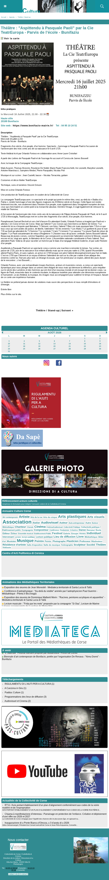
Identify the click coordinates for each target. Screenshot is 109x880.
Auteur (63, 522)
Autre (88, 523)
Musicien (11, 541)
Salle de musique (52, 545)
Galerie (66, 533)
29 (85, 349)
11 (24, 344)
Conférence (54, 530)
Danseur (91, 530)
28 (70, 349)
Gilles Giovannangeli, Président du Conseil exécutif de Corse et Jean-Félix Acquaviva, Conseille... (40, 825)
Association (17, 522)
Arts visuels (95, 516)
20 (54, 346)
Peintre (39, 541)
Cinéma (40, 526)
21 (70, 346)
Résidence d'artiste (14, 544)
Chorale (30, 527)
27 (54, 349)
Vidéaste (7, 547)
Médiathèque (91, 537)
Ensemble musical (25, 534)
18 (24, 346)
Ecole (98, 530)
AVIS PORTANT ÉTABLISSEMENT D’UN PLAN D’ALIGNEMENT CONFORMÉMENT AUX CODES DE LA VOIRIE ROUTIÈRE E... (51, 810)
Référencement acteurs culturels (19, 501)
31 (9, 351)
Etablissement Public (42, 534)
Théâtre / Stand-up (24, 17)
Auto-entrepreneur (76, 523)
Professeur (84, 541)
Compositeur (41, 530)
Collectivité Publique (72, 527)
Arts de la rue (36, 517)
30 (100, 349)
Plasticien (72, 541)
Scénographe (67, 545)
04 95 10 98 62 (11, 868)
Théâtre (101, 544)
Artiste (24, 517)
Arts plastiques (72, 516)
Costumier (64, 530)
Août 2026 (54, 332)
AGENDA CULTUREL (54, 328)
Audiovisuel (49, 522)
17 (9, 346)
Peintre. (48, 541)
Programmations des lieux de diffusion (24, 697)
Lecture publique (44, 537)
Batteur (95, 523)
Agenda (11, 17)
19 (39, 346)
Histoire (82, 534)
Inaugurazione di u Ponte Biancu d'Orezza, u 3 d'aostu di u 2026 (37, 823)
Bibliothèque (8, 527)
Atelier (36, 522)
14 (70, 344)
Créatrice (74, 530)
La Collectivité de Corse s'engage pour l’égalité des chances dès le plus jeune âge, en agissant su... (40, 819)
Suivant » (67, 310)
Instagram (48, 367)
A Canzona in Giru (14, 688)
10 (9, 344)
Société (91, 544)
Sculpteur (80, 544)
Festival (57, 533)
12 (39, 344)
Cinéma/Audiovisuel (55, 527)
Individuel (94, 533)
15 (85, 344)
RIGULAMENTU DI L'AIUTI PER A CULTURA (28, 684)
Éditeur (14, 534)
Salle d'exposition (35, 545)
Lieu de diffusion (65, 536)
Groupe (74, 533)
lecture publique (28, 537)
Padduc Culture (12, 692)
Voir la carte (11, 38)
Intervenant (8, 537)
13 (54, 344)
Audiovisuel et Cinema (16, 701)
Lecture (18, 537)
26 (39, 349)
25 (24, 349)
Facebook (61, 367)
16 (100, 344)
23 (100, 346)
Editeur (6, 533)
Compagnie (27, 530)
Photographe (59, 541)
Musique (25, 540)
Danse (82, 530)
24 (9, 349)
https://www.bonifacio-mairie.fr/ (33, 125)
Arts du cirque (50, 517)
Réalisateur (96, 541)
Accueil (3, 17)
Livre (80, 536)
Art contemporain (10, 517)
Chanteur (20, 526)
